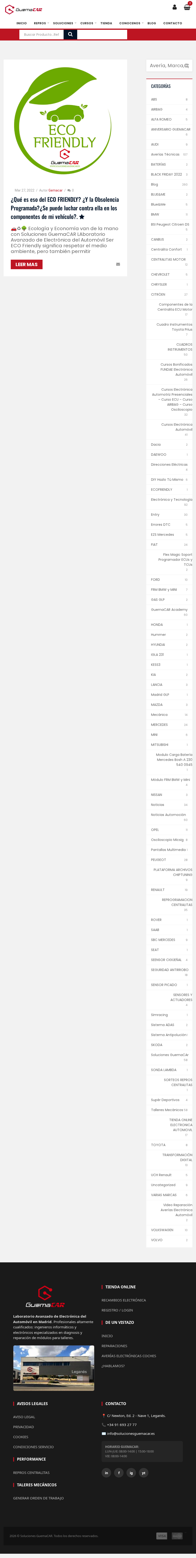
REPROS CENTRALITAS (31, 1472)
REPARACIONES (114, 1345)
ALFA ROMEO (161, 119)
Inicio (21, 23)
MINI (154, 734)
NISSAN (156, 794)
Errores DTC (160, 524)
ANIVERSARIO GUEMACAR (171, 129)
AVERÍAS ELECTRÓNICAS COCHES (129, 1355)
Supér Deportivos (165, 1100)
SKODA (156, 1044)
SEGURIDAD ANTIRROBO (170, 969)
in (106, 1473)
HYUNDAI (158, 644)
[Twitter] (90, 264)
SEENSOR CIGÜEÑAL (166, 959)
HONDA (157, 624)
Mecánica (159, 714)
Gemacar (56, 190)
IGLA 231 (157, 654)
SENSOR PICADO (164, 984)
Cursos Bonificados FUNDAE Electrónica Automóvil (176, 369)
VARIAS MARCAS (164, 1195)
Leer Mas (27, 264)
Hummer (158, 634)
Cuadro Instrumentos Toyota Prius (174, 327)
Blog (151, 23)
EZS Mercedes (162, 534)
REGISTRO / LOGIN (117, 1310)
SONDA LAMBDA (163, 1069)
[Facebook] (83, 264)
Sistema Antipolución (168, 1034)
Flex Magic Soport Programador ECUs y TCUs (175, 559)
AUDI (154, 144)
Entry (155, 514)
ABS (154, 99)
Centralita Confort (166, 249)
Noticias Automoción (168, 814)
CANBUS (157, 239)
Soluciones (63, 23)
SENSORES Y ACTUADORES (181, 997)
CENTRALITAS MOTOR (168, 259)
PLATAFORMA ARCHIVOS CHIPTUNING (173, 872)
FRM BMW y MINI (164, 589)
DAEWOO (158, 454)
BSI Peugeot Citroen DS (170, 224)
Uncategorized (163, 1185)
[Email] (118, 264)
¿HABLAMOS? (113, 1365)
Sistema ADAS (162, 1024)
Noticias (157, 804)
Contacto (172, 23)
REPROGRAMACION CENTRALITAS (177, 902)
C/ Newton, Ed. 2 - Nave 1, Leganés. (136, 1415)
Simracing (159, 1014)
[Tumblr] (111, 264)
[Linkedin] (104, 264)
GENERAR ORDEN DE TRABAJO (38, 1498)
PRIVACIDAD (23, 1426)
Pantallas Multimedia (168, 849)
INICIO (107, 1335)
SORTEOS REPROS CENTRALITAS (178, 1082)
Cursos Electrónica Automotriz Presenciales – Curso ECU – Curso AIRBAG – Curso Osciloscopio (172, 399)
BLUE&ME (158, 194)
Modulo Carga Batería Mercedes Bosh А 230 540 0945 (174, 759)
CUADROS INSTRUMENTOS (180, 347)
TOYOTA (158, 1145)
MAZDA (157, 704)
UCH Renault (161, 1175)
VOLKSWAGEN (162, 1230)
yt (143, 1473)
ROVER (156, 919)
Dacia (156, 444)
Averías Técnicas (165, 154)
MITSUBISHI (159, 744)
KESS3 (155, 664)
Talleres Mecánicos (167, 1110)
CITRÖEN (158, 294)
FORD (155, 579)
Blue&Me (158, 204)
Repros (40, 23)
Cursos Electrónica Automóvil (176, 427)
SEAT (155, 949)
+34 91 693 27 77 (122, 1424)
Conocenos (129, 23)
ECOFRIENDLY (161, 489)
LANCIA (156, 684)
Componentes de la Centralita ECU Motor (175, 307)
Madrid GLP (160, 694)
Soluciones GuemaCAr (170, 1054)
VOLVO (157, 1240)
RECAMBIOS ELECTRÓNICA (124, 1300)
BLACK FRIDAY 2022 (166, 174)
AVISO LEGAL (24, 1416)
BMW (155, 214)
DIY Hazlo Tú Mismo (167, 479)
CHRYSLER (159, 284)
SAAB (155, 929)
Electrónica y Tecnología (171, 499)
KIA (153, 674)
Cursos (86, 23)
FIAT (154, 544)
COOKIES (20, 1436)
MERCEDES (159, 724)
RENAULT (158, 889)
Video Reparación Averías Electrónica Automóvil (176, 1210)
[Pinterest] (97, 264)
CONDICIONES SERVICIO (33, 1446)
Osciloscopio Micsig (167, 839)
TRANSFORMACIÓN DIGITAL (177, 1157)
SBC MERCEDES (163, 939)
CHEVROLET (160, 274)
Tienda (106, 23)
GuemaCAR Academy (169, 609)
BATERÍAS (158, 164)
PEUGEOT (158, 859)
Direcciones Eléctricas (169, 464)
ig (131, 1473)
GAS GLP (158, 599)
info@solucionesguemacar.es (131, 1433)
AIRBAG (157, 109)
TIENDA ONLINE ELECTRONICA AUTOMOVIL (180, 1125)
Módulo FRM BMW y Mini (170, 779)
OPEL (155, 829)
